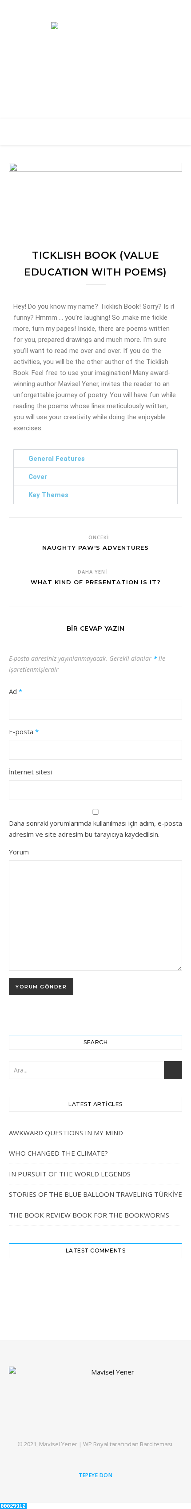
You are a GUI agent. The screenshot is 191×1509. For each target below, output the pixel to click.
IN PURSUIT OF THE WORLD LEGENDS (70, 1173)
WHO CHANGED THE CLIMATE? (58, 1153)
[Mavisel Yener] (95, 42)
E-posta (24, 731)
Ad (15, 691)
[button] (95, 458)
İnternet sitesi (30, 771)
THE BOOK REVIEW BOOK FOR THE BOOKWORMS (89, 1214)
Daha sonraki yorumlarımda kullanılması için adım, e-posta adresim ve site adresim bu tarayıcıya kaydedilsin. (95, 829)
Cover (37, 477)
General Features (56, 459)
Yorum (19, 851)
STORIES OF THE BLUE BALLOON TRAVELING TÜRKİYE (95, 1194)
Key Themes (48, 495)
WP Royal (95, 1444)
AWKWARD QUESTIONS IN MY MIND (66, 1132)
